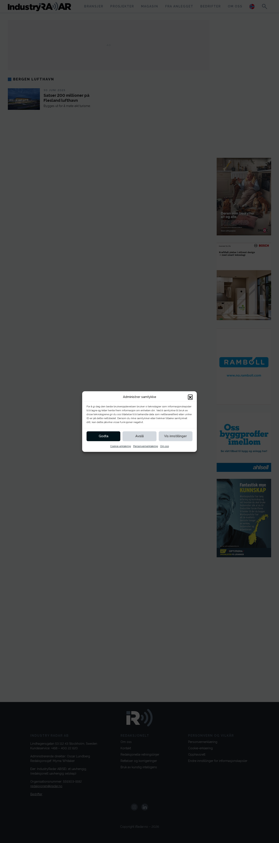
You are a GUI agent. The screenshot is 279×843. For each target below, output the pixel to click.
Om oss (164, 446)
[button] (190, 397)
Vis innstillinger (175, 436)
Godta (103, 436)
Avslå (139, 436)
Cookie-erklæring (120, 446)
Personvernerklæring (145, 446)
